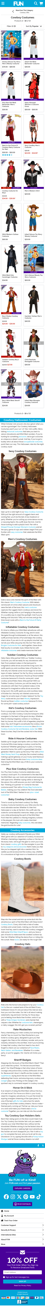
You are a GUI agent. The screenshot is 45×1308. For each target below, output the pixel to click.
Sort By (32, 26)
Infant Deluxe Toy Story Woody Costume (33, 235)
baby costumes (24, 823)
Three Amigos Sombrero (16, 1020)
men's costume (31, 607)
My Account (9, 1216)
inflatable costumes (9, 650)
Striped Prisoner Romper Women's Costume (18, 527)
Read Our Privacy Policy (22, 1285)
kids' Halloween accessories (21, 726)
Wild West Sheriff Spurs (18, 932)
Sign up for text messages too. (18, 1277)
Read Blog (24, 1204)
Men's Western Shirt (32, 191)
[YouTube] (32, 1196)
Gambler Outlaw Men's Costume (33, 317)
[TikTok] (38, 1196)
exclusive (22, 437)
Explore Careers (22, 1188)
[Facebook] (6, 1196)
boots (17, 940)
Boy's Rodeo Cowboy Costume (10, 317)
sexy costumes (17, 532)
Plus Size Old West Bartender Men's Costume (9, 104)
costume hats (27, 1023)
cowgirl (4, 1081)
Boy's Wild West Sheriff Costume (11, 401)
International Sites (8, 1235)
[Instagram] (12, 1196)
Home (6, 1211)
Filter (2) (10, 26)
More (3, 1244)
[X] (19, 1196)
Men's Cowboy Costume (19, 602)
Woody (27, 699)
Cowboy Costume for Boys (10, 192)
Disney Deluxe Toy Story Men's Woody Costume (11, 63)
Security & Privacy (8, 1230)
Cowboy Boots (7, 924)
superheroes (6, 1076)
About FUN (5, 1240)
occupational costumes (33, 442)
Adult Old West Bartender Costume (32, 63)
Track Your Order (11, 1221)
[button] (41, 3)
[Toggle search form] (36, 3)
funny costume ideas (34, 759)
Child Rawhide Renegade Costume (32, 360)
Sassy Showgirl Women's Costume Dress (32, 104)
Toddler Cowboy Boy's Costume (10, 360)
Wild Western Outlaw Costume (10, 235)
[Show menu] (3, 3)
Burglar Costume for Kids (11, 645)
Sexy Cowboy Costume (34, 512)
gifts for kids (18, 1101)
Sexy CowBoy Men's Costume (32, 146)
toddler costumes (21, 701)
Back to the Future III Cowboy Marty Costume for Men (11, 147)
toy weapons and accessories (14, 847)
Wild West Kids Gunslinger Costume (9, 276)
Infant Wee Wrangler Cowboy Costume (32, 401)
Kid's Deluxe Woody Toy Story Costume (34, 276)
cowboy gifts (16, 844)
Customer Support (8, 1225)
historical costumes (14, 432)
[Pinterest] (25, 1196)
